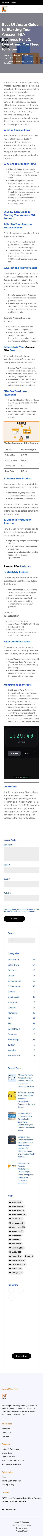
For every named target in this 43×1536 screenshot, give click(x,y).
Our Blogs (6, 1436)
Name (7, 865)
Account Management (11, 1464)
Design (11, 975)
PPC (10, 1018)
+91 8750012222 (9, 1509)
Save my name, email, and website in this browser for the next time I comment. (21, 910)
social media (18, 1264)
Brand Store (32, 61)
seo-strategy (18, 1260)
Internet (16, 1235)
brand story (17, 1206)
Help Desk (5, 2)
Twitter (11, 1045)
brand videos (18, 1215)
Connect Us (21, 1356)
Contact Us (6, 1433)
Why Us (13, 2)
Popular (16, 1256)
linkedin (16, 1239)
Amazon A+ (21, 61)
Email (7, 879)
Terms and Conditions (11, 1481)
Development (9, 63)
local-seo (16, 1244)
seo (30, 1256)
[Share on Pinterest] (13, 829)
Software (12, 1034)
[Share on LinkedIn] (17, 829)
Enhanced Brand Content (13, 1461)
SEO (10, 1023)
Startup (16, 1269)
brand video (18, 1210)
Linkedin (12, 1007)
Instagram (12, 1002)
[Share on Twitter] (9, 829)
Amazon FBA (11, 566)
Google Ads (13, 997)
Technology (13, 1039)
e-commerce (18, 1223)
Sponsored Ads (8, 1457)
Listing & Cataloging (10, 1449)
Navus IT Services (11, 58)
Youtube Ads (14, 1055)
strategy (17, 1273)
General (11, 991)
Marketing (12, 1013)
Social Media (14, 1029)
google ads (17, 1231)
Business (12, 970)
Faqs (4, 1477)
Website (7, 893)
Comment (8, 845)
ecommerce (18, 1227)
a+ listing (16, 1202)
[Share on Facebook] (5, 829)
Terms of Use (21, 1528)
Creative (17, 1219)
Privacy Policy (8, 1485)
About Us (6, 1429)
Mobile (16, 1252)
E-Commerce (9, 61)
